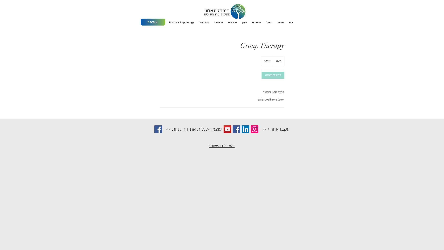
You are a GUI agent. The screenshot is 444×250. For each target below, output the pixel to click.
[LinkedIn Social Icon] (245, 129)
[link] (273, 75)
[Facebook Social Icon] (158, 129)
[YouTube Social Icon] (227, 129)
